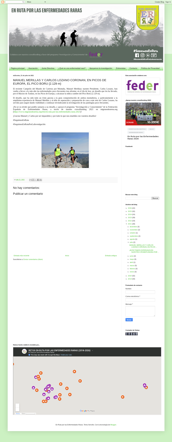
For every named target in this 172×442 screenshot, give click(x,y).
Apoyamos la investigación (100, 68)
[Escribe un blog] (33, 180)
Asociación (33, 68)
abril (131, 262)
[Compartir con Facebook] (38, 180)
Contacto (133, 68)
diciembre (133, 227)
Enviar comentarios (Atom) (33, 259)
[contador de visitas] (132, 335)
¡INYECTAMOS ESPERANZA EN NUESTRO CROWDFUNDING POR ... (144, 251)
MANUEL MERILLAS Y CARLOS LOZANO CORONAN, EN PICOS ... (143, 246)
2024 (130, 214)
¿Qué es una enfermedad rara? (71, 68)
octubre (133, 233)
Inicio (67, 256)
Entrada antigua (111, 256)
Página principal (17, 68)
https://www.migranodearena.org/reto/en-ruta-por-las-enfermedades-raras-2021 (47, 112)
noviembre (134, 230)
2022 (130, 221)
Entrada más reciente (21, 256)
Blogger (113, 425)
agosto (132, 239)
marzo (132, 266)
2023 (130, 218)
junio (132, 256)
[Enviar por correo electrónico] (30, 180)
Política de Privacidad (150, 68)
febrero (132, 269)
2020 (130, 276)
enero (132, 272)
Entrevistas (121, 68)
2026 (130, 208)
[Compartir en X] (35, 180)
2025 (130, 211)
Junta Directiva (48, 68)
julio (131, 242)
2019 (130, 279)
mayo (132, 259)
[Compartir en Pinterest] (40, 180)
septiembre (134, 236)
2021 (130, 224)
